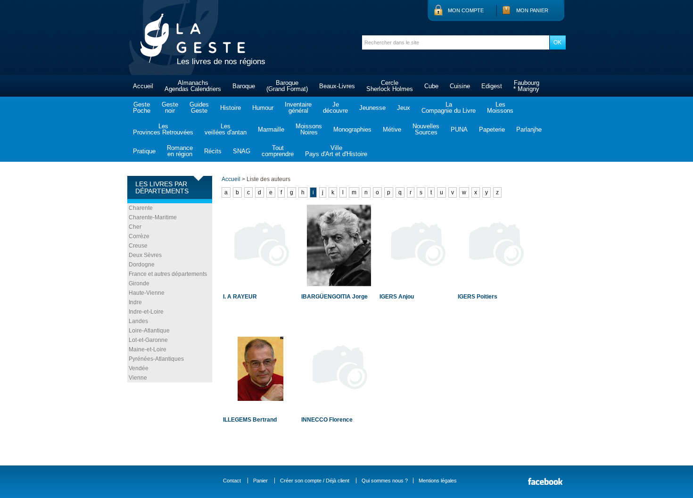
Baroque (243, 86)
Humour (262, 107)
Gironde (139, 283)
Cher (135, 227)
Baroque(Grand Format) (287, 85)
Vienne (138, 377)
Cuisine (460, 86)
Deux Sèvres (145, 255)
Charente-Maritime (153, 217)
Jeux (403, 107)
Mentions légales (438, 480)
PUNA (459, 129)
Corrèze (139, 236)
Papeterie (492, 129)
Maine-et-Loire (147, 349)
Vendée (138, 368)
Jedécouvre (335, 107)
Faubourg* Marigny (526, 85)
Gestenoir (170, 107)
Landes (138, 321)
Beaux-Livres (337, 86)
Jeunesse (372, 107)
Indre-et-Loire (146, 311)
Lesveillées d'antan (226, 129)
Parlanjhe (529, 129)
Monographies (352, 129)
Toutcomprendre (278, 151)
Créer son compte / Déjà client (314, 480)
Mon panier (532, 10)
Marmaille (271, 129)
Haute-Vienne (147, 293)
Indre (135, 302)
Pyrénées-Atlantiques (156, 359)
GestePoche (141, 107)
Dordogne (142, 264)
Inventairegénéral (298, 107)
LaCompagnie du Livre (448, 107)
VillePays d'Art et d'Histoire (336, 151)
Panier (260, 480)
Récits (213, 151)
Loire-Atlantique (149, 330)
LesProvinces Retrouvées (163, 129)
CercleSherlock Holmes (389, 85)
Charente (141, 208)
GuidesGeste (199, 107)
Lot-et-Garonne (148, 340)
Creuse (138, 245)
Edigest (491, 86)
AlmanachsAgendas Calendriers (193, 85)
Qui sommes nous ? (385, 480)
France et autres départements (168, 274)
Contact (232, 480)
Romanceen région (180, 151)
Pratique (144, 151)
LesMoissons (500, 107)
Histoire (230, 107)
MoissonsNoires (309, 129)
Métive (392, 129)
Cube (431, 86)
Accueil (143, 86)
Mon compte (466, 10)
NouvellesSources (425, 129)
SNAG (241, 151)
